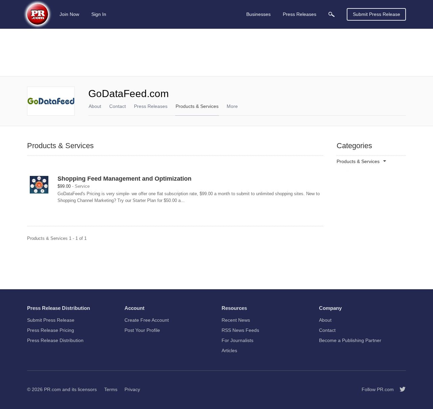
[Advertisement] (216, 52)
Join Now (69, 14)
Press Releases (150, 106)
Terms (110, 389)
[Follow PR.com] (400, 389)
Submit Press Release (376, 14)
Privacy (132, 389)
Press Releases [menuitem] (299, 14)
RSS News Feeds (240, 330)
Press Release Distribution (55, 340)
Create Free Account (146, 320)
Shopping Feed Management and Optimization (124, 178)
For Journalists (237, 340)
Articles (229, 350)
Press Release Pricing (50, 330)
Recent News (236, 320)
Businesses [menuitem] (258, 14)
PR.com (52, 389)
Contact (117, 106)
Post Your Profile (142, 330)
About (95, 106)
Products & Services (197, 106)
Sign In (98, 14)
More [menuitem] (232, 106)
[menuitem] (331, 14)
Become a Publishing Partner (350, 340)
